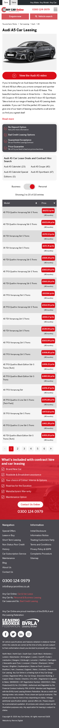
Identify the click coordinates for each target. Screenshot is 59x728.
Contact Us (7, 572)
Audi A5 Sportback (40, 172)
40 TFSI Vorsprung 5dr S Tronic (16, 295)
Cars (6, 2)
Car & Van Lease (25, 594)
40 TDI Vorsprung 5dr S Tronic (16, 236)
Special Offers (9, 531)
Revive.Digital (17, 720)
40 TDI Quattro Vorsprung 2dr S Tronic (20, 259)
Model (7, 203)
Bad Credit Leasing (29, 601)
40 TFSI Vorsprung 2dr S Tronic (16, 342)
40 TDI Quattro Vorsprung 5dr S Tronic (20, 224)
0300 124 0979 (41, 9)
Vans (14, 2)
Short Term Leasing (11, 540)
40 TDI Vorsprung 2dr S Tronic (16, 319)
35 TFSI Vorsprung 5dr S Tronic (16, 413)
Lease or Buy (8, 535)
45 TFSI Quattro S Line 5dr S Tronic (18, 425)
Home (14, 24)
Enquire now (15, 16)
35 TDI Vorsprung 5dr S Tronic (16, 248)
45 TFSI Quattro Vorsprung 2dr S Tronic (20, 271)
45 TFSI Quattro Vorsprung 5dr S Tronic (20, 212)
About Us (6, 567)
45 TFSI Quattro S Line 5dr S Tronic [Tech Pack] (18, 402)
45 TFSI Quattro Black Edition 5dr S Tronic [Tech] (18, 366)
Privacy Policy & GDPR (40, 549)
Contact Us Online (30, 504)
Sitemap (34, 558)
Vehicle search (45, 16)
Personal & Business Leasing (27, 597)
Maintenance (8, 558)
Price (44, 203)
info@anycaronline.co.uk (15, 586)
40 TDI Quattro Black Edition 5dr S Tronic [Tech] (18, 437)
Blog (4, 562)
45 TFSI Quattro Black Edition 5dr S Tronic (18, 378)
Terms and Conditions (40, 544)
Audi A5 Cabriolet (12, 166)
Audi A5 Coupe (38, 166)
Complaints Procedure (41, 553)
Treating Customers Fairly (42, 540)
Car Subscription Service (14, 553)
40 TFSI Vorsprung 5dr (13, 390)
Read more (8, 119)
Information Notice (39, 535)
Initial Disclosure (38, 531)
